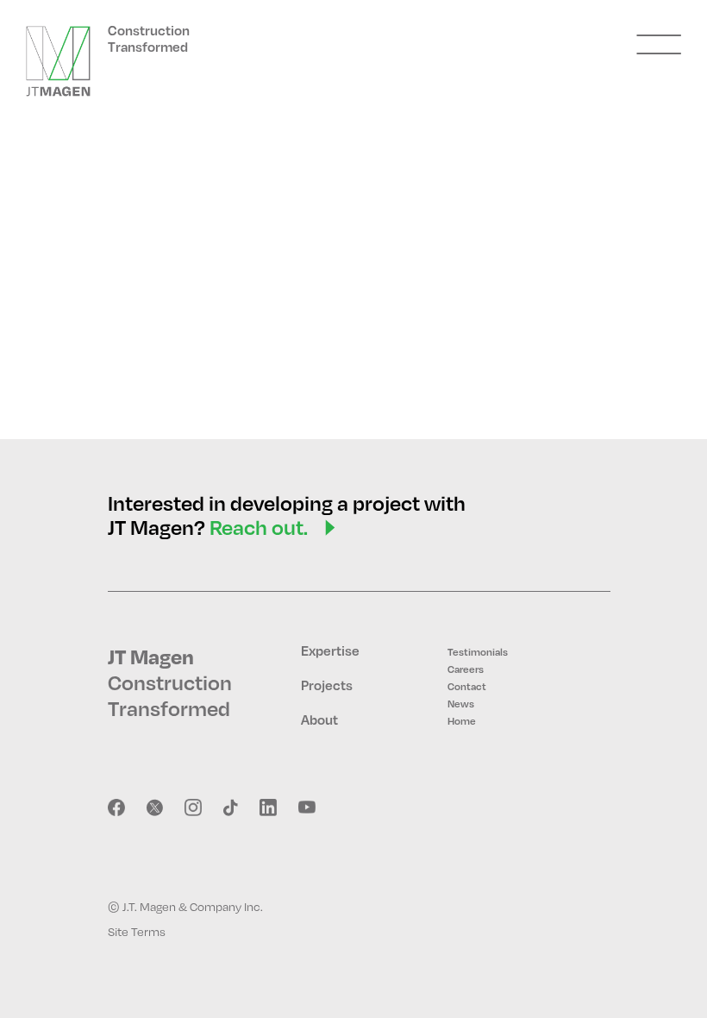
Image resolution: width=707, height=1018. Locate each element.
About (319, 719)
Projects (327, 685)
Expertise (330, 650)
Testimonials (477, 651)
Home (461, 720)
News (460, 703)
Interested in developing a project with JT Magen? (287, 515)
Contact (466, 686)
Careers (465, 669)
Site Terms (137, 931)
